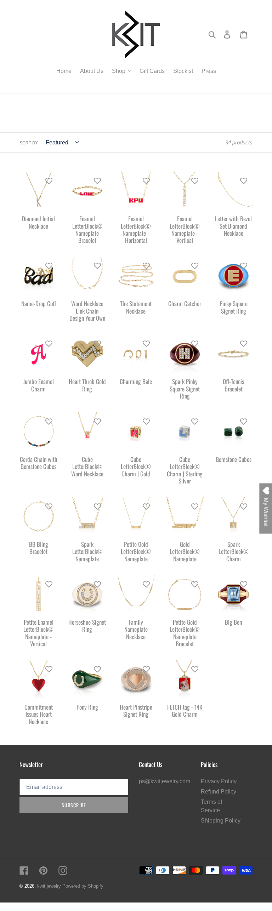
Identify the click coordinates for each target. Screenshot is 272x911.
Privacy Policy (219, 781)
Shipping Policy (220, 821)
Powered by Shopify (82, 886)
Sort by (28, 143)
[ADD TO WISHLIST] (49, 181)
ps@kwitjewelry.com (164, 781)
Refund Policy (218, 792)
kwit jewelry (49, 886)
